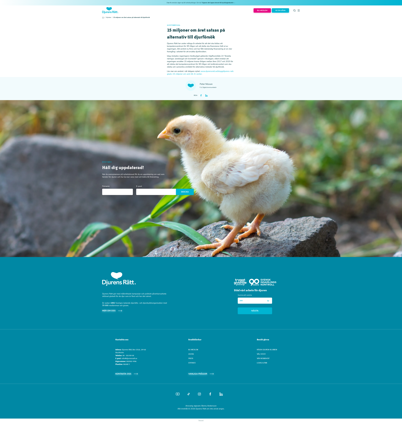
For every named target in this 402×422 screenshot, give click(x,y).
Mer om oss (109, 310)
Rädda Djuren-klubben (267, 349)
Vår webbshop (263, 358)
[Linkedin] (221, 394)
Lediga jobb (262, 363)
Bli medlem (193, 349)
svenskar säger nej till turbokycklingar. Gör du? (201, 3)
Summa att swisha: (245, 295)
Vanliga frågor (197, 373)
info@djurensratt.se (129, 358)
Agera (191, 354)
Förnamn (106, 186)
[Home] (110, 10)
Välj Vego (261, 354)
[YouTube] (178, 394)
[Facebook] (210, 394)
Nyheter (109, 17)
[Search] (294, 10)
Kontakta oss (123, 373)
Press (190, 358)
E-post (139, 186)
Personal (201, 420)
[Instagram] (199, 394)
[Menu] (298, 10)
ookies (192, 363)
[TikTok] (189, 394)
